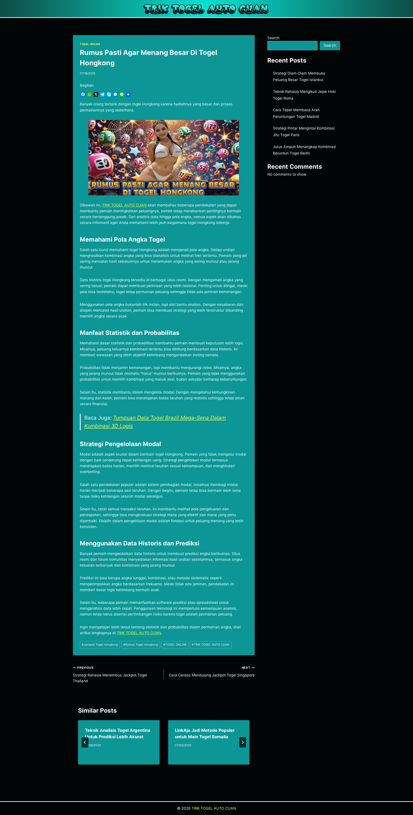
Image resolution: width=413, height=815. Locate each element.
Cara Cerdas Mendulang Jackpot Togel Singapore (211, 671)
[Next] (242, 742)
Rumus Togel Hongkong (140, 644)
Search (273, 38)
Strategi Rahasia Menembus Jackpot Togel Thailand (110, 674)
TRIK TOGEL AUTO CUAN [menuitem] (124, 205)
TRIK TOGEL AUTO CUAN (210, 644)
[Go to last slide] (85, 742)
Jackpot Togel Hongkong (100, 644)
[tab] (155, 768)
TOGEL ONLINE (90, 44)
